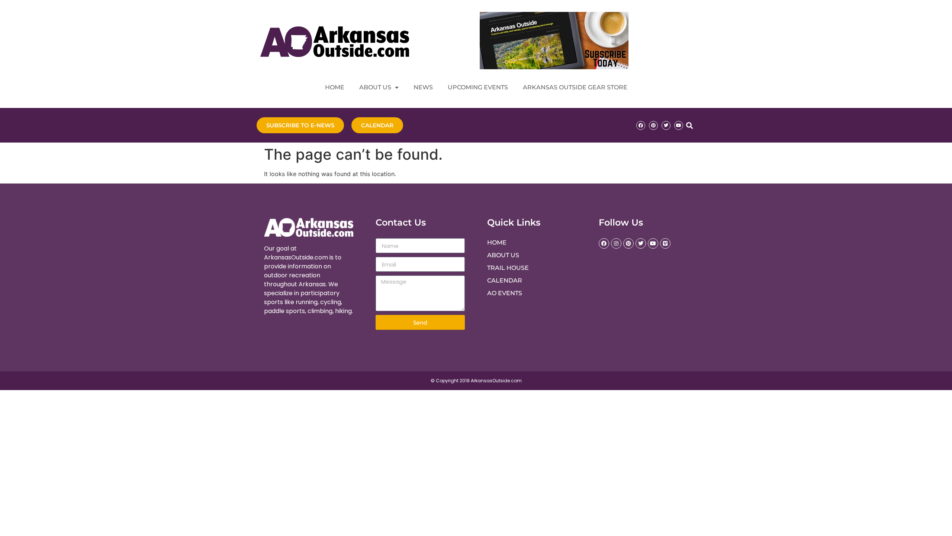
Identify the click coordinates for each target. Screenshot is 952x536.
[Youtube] (678, 125)
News (423, 87)
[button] (689, 125)
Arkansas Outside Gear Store (575, 87)
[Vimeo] (665, 243)
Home (334, 87)
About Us (375, 87)
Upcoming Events (478, 87)
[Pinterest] (653, 125)
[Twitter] (666, 125)
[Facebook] (640, 125)
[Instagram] (616, 243)
